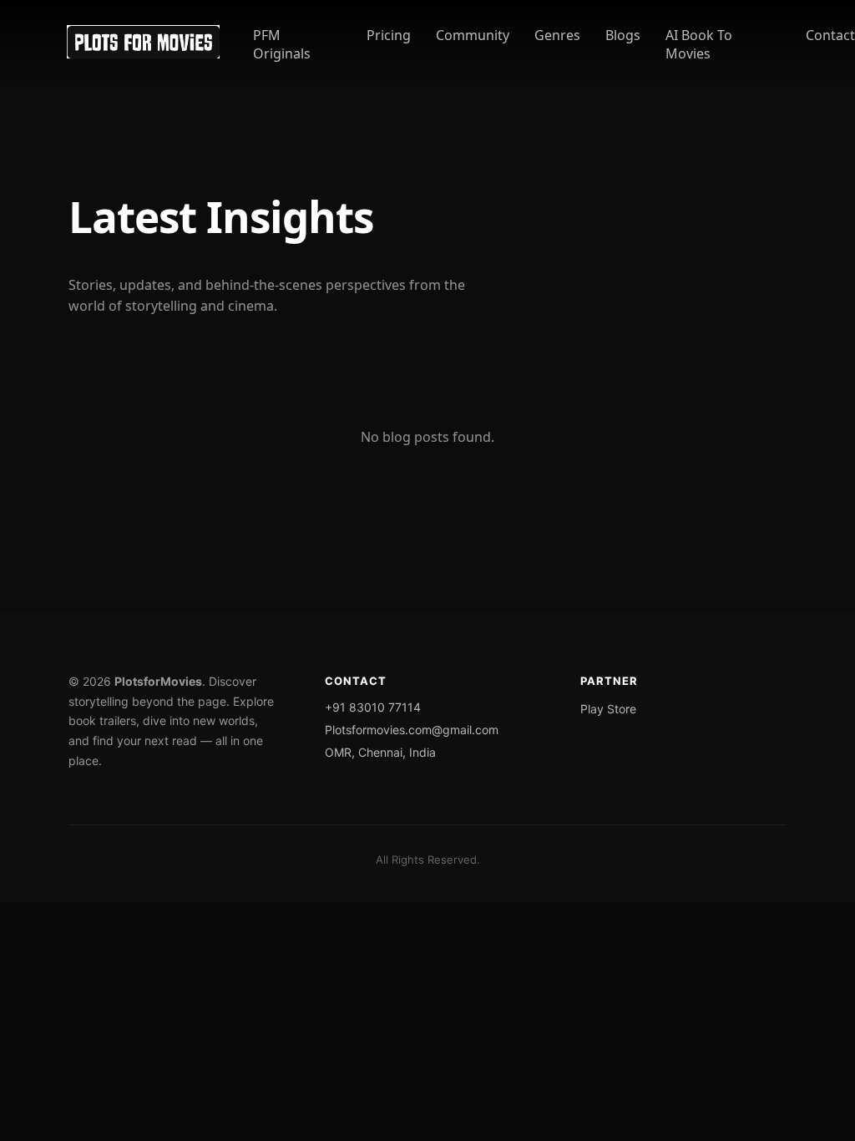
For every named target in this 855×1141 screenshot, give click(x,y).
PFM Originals (282, 44)
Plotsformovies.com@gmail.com (411, 730)
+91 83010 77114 (373, 707)
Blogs (622, 35)
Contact (830, 35)
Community (472, 35)
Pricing (389, 35)
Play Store (608, 709)
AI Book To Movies (698, 44)
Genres (557, 35)
